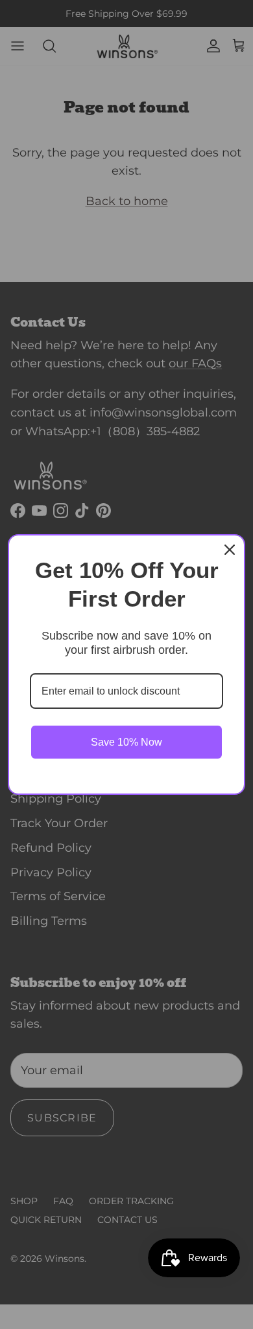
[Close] (229, 549)
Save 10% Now (126, 742)
